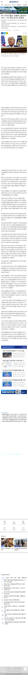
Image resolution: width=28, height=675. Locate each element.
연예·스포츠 (7, 5)
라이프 (13, 5)
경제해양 (19, 5)
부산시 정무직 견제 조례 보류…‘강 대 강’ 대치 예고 (14, 416)
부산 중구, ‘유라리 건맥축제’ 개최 (11, 600)
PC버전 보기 (8, 668)
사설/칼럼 (24, 5)
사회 (2, 5)
